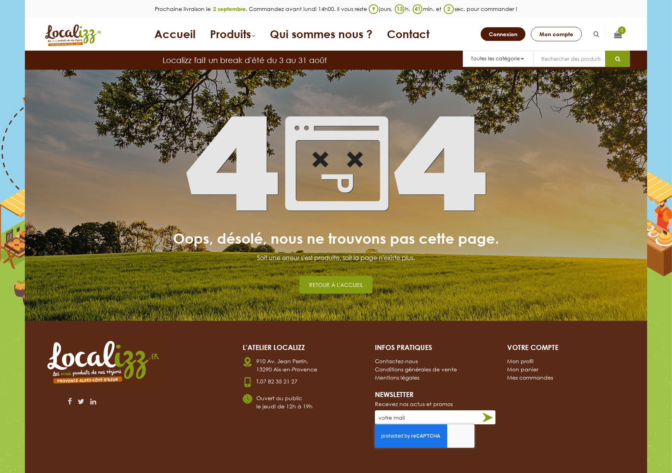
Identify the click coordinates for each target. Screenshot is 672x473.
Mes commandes (530, 377)
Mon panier (522, 369)
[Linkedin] (93, 401)
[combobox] (569, 59)
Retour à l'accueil (336, 284)
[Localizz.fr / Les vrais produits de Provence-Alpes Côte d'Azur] (73, 35)
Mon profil (520, 361)
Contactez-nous (396, 361)
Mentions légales (397, 377)
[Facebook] (70, 401)
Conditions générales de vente (416, 369)
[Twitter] (81, 401)
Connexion (503, 34)
